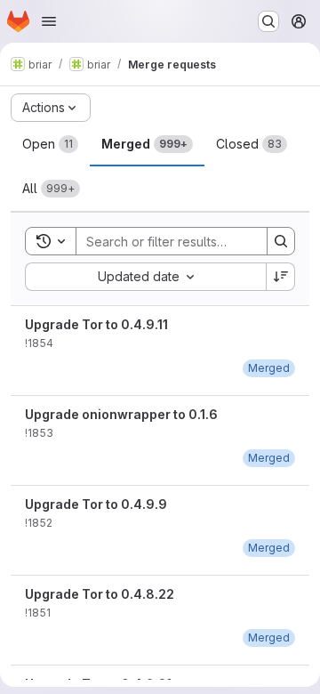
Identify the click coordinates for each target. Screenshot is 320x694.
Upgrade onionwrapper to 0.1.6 (121, 414)
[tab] (50, 144)
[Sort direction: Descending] (281, 276)
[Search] (281, 241)
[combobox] (145, 276)
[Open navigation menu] (49, 21)
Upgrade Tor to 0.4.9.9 (96, 504)
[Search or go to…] (268, 21)
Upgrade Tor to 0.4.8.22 (99, 593)
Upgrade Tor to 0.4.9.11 (96, 324)
